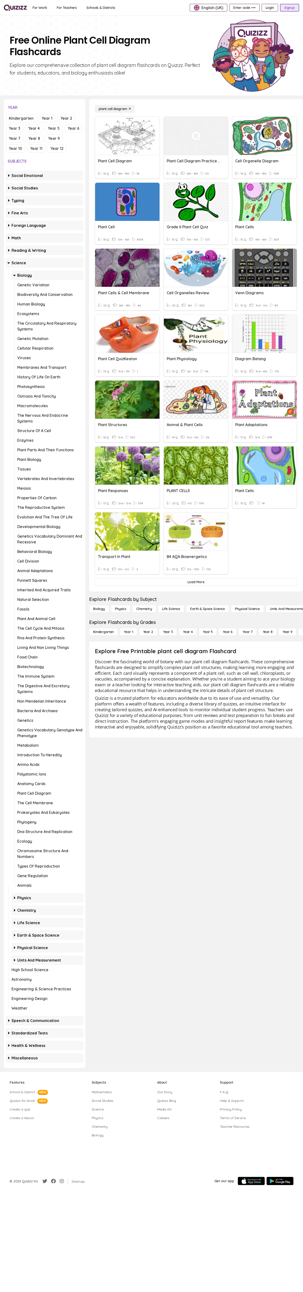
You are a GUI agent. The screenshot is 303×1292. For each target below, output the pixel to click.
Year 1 (47, 118)
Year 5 (54, 128)
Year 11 (36, 148)
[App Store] (251, 1181)
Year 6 (73, 128)
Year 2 (66, 118)
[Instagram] (62, 1181)
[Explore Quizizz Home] (15, 8)
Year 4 (34, 128)
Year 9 (54, 138)
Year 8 (34, 138)
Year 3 (14, 128)
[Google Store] (280, 1181)
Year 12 (57, 148)
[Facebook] (53, 1181)
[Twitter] (44, 1181)
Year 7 (14, 138)
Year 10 (15, 148)
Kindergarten (21, 118)
